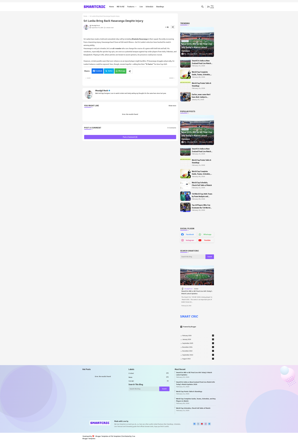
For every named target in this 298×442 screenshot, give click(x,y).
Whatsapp (121, 71)
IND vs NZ (120, 6)
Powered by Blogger (189, 327)
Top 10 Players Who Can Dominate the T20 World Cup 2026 (201, 206)
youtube (207, 240)
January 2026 (198, 339)
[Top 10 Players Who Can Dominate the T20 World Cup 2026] (185, 207)
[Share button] (129, 71)
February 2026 (198, 336)
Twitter (110, 71)
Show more (172, 106)
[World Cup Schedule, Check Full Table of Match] (185, 184)
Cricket (149, 373)
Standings (160, 6)
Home (111, 6)
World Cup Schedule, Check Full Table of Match (202, 184)
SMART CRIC (189, 316)
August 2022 (197, 359)
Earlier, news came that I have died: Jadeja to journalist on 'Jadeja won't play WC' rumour (202, 95)
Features (130, 6)
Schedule (149, 6)
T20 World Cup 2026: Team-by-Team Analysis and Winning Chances (202, 195)
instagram (190, 240)
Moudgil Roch (101, 90)
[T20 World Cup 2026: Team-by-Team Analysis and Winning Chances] (185, 196)
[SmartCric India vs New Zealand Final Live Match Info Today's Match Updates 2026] (185, 63)
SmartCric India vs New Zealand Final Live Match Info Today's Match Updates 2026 (202, 62)
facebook (190, 234)
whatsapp (207, 234)
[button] (202, 6)
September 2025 (197, 343)
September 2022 (197, 355)
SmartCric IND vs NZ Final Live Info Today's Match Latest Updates (196, 292)
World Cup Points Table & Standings (201, 84)
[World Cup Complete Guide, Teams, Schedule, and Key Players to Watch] (185, 74)
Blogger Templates (101, 436)
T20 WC (149, 381)
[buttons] (194, 423)
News (149, 377)
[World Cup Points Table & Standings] (185, 85)
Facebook (99, 71)
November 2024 (197, 347)
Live (141, 6)
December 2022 (197, 351)
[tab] (111, 6)
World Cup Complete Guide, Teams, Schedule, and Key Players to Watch (201, 73)
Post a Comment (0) (130, 137)
